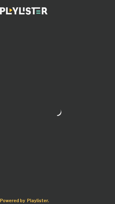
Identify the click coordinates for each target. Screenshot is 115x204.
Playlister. (38, 200)
